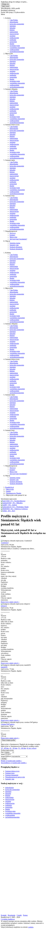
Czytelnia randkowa (8, 919)
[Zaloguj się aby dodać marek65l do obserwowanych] (7, 673)
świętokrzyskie (15, 46)
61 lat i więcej (31, 748)
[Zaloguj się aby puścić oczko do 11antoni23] (5, 551)
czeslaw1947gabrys (7, 724)
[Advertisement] (23, 843)
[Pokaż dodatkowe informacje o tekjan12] (2, 612)
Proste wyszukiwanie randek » (11, 761)
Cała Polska (14, 20)
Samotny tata (14, 245)
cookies (30, 927)
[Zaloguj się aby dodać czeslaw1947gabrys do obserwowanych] (7, 730)
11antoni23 (5, 543)
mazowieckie (14, 34)
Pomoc (25, 915)
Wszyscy (13, 233)
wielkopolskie (14, 50)
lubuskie (12, 28)
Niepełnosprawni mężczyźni (15, 777)
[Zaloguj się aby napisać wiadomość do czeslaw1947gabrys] (3, 730)
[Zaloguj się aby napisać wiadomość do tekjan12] (3, 612)
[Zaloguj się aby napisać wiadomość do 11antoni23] (3, 551)
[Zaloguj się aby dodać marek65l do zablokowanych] (9, 673)
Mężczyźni (13, 237)
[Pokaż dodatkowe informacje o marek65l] (2, 673)
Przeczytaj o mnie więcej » (10, 602)
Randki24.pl (9, 487)
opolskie (12, 36)
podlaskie (13, 40)
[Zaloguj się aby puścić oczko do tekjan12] (5, 612)
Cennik (19, 915)
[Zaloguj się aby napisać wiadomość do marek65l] (3, 673)
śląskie (12, 44)
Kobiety (12, 235)
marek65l (4, 667)
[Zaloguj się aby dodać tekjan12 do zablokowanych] (9, 612)
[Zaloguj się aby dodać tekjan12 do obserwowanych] (7, 612)
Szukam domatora (16, 247)
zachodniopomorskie (17, 52)
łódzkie (12, 30)
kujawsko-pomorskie (17, 24)
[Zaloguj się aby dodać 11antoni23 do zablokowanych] (9, 551)
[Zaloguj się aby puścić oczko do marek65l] (5, 673)
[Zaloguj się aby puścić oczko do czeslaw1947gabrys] (5, 730)
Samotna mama (15, 243)
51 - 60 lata (22, 748)
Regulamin (11, 915)
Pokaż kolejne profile (8, 740)
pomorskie (13, 42)
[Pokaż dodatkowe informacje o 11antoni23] (2, 551)
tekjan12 (4, 606)
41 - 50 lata (13, 748)
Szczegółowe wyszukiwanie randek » (14, 763)
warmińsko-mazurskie (17, 48)
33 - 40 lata (5, 748)
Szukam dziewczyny (12, 771)
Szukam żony (10, 773)
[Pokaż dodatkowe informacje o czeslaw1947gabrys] (2, 730)
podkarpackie (14, 38)
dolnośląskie (14, 22)
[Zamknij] (2, 614)
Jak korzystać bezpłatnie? (18, 239)
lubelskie (13, 26)
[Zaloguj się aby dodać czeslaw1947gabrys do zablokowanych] (9, 730)
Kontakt (3, 915)
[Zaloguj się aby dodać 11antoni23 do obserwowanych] (7, 551)
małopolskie (14, 32)
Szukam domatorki (16, 249)
